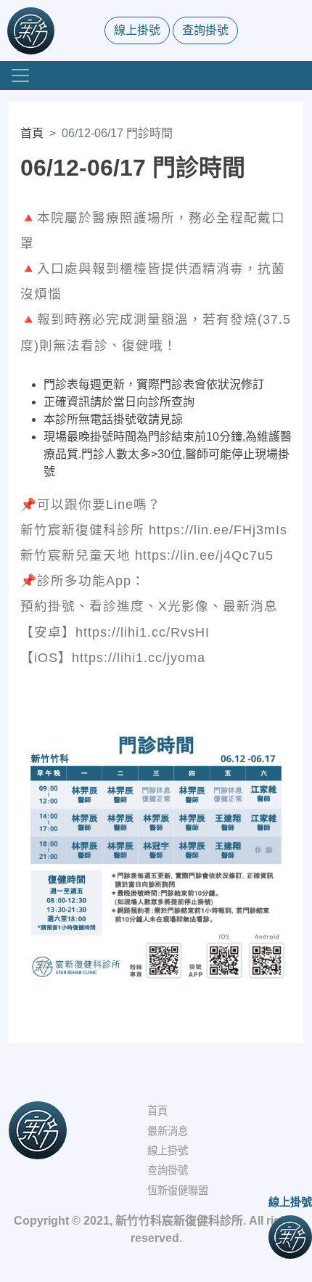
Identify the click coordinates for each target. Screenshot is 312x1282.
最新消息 (167, 1131)
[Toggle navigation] (20, 75)
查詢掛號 (205, 30)
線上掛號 (137, 30)
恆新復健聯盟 (177, 1190)
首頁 (32, 133)
